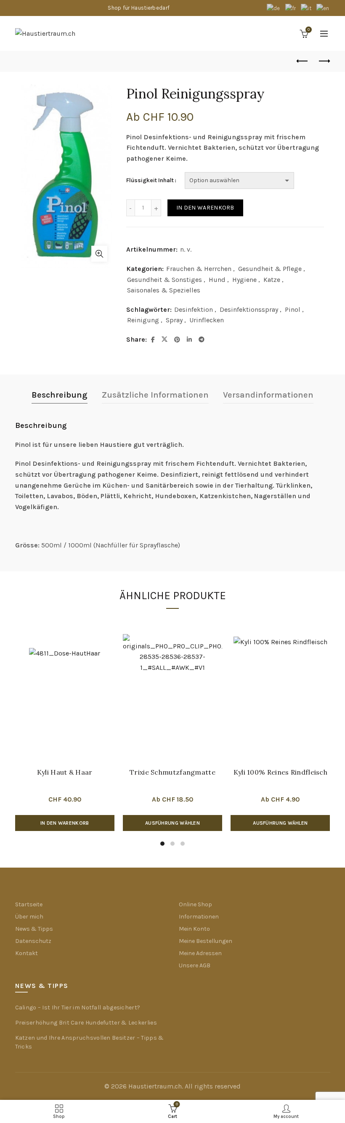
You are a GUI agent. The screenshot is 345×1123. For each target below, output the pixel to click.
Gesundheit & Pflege (270, 269)
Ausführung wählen (172, 823)
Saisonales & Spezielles (163, 290)
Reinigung (143, 320)
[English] (323, 8)
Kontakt (26, 953)
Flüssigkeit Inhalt (150, 180)
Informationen (199, 916)
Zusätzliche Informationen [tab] (155, 395)
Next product (323, 61)
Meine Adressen (200, 953)
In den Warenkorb (205, 207)
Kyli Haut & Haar (65, 772)
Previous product (302, 61)
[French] (291, 8)
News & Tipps (34, 928)
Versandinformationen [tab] (268, 395)
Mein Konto (194, 928)
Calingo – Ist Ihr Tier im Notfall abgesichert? (78, 1007)
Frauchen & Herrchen (198, 269)
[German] (274, 8)
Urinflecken (206, 320)
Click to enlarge (99, 254)
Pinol (292, 309)
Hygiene (244, 280)
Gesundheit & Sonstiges (164, 280)
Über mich (29, 916)
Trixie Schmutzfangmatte (172, 772)
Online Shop (195, 904)
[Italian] (306, 8)
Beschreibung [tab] (60, 395)
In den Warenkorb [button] (64, 823)
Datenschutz (33, 941)
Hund (217, 280)
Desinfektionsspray (249, 309)
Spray (174, 320)
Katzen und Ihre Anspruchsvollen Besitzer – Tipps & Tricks (89, 1042)
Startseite (28, 904)
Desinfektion (193, 309)
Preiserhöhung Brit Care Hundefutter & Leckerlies (86, 1022)
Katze (271, 280)
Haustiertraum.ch (155, 1086)
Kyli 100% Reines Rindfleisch (280, 772)
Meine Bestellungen (205, 941)
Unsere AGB (194, 965)
